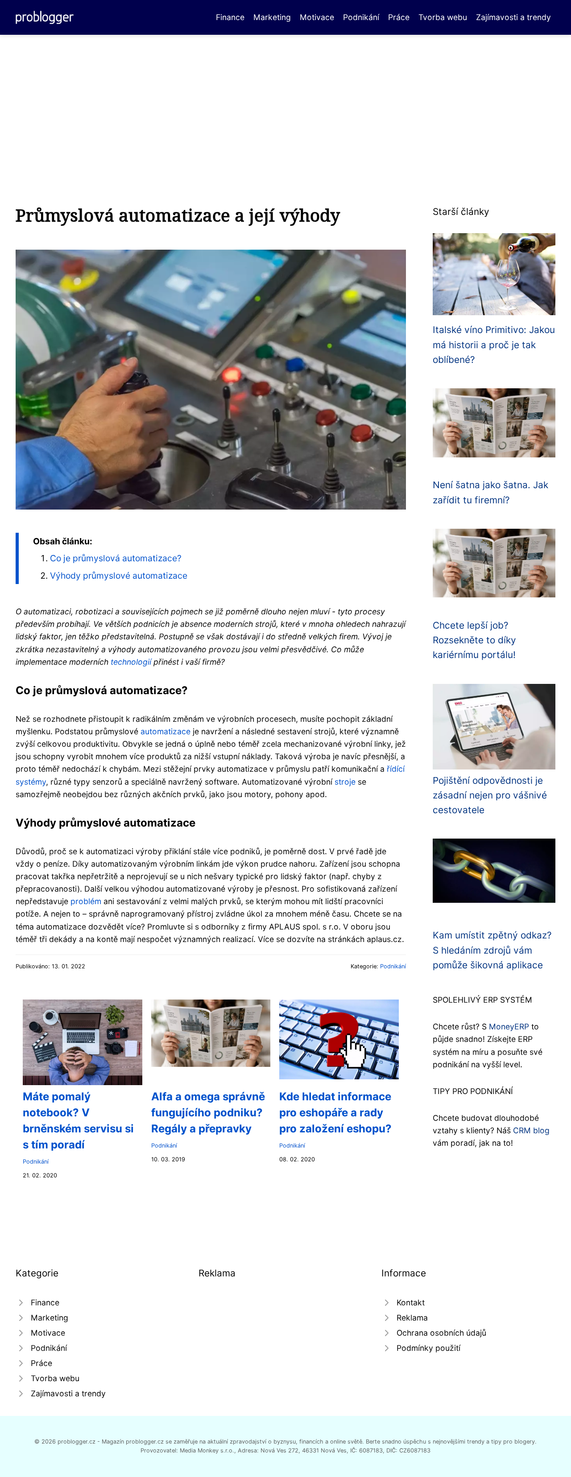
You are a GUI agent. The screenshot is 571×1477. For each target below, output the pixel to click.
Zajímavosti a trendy (513, 17)
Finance (230, 17)
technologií (131, 662)
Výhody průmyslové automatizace (118, 575)
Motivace (317, 17)
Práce (399, 17)
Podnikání (361, 17)
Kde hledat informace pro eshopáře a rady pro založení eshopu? (335, 1112)
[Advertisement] (285, 101)
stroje (345, 781)
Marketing (272, 17)
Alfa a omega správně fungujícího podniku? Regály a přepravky (208, 1112)
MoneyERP (509, 1026)
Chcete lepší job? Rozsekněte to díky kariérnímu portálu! (474, 640)
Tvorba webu (442, 17)
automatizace (165, 731)
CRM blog (531, 1130)
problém (85, 901)
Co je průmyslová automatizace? (116, 558)
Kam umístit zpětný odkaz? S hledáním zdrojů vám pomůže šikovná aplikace (492, 950)
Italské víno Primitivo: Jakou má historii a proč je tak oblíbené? (494, 344)
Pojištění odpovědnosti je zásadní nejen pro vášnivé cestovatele (490, 795)
